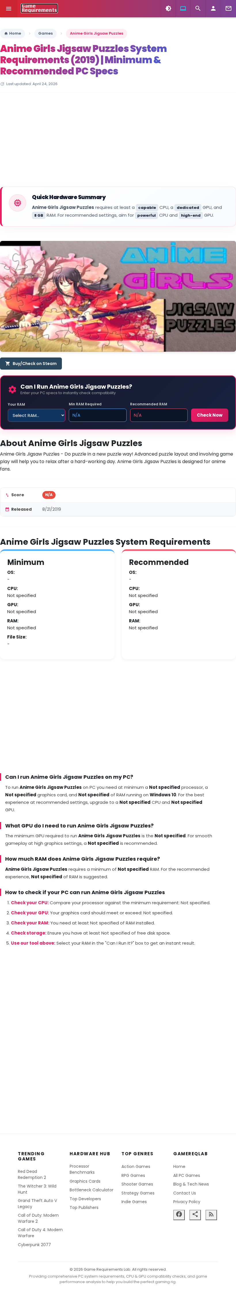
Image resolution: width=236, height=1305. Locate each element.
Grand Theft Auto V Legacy (37, 1203)
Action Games (135, 1166)
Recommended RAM (148, 404)
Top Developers (85, 1199)
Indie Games (134, 1202)
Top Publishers (84, 1207)
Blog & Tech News (191, 1184)
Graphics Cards (85, 1181)
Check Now (209, 415)
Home (12, 33)
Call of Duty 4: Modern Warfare (40, 1233)
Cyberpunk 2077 (34, 1245)
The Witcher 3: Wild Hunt (37, 1189)
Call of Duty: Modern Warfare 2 (38, 1218)
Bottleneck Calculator (91, 1190)
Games (45, 33)
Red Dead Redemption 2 (32, 1174)
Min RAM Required (85, 404)
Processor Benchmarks (82, 1169)
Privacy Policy (186, 1202)
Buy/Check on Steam (31, 363)
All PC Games (186, 1175)
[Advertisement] (118, 140)
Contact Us (184, 1193)
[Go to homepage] (39, 8)
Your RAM (16, 404)
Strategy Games (138, 1193)
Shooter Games (137, 1184)
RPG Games (133, 1175)
